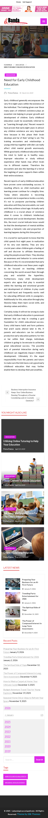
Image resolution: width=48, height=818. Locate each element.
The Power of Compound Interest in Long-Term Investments (32, 625)
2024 (8, 726)
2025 (8, 721)
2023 (8, 731)
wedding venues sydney (15, 783)
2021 (8, 741)
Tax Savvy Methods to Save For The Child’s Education (20, 515)
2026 (8, 707)
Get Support (27, 2)
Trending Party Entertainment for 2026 (30, 596)
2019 (8, 751)
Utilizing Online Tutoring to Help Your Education (20, 443)
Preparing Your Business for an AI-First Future (30, 582)
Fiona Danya (13, 93)
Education (20, 65)
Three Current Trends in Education (22, 480)
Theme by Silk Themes (28, 814)
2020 (8, 746)
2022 (8, 736)
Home (18, 2)
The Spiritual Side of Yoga (31, 608)
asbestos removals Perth (15, 776)
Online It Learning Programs (18, 552)
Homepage (8, 65)
